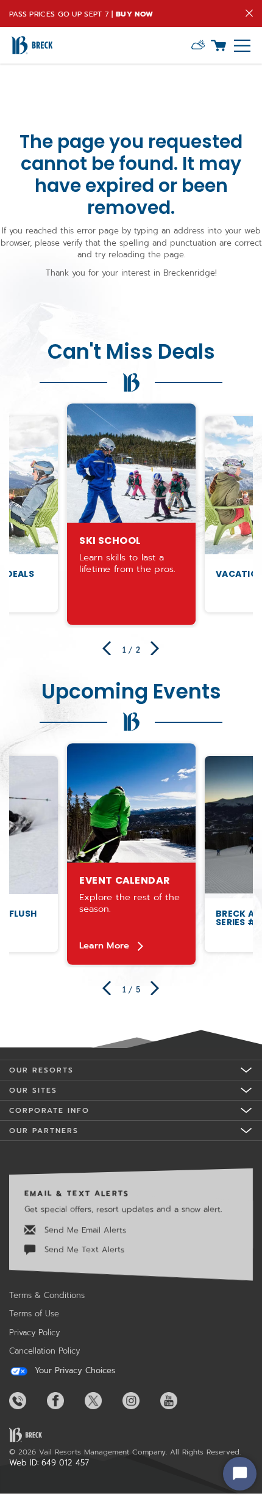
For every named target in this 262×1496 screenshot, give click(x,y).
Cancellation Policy (44, 1351)
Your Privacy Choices (73, 1370)
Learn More (104, 945)
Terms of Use (34, 1313)
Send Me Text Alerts (82, 1249)
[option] (131, 514)
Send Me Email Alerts (83, 1230)
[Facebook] (64, 1400)
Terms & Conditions (47, 1295)
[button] (198, 45)
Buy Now (134, 14)
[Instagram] (140, 1400)
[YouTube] (178, 1400)
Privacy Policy (34, 1332)
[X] (102, 1400)
